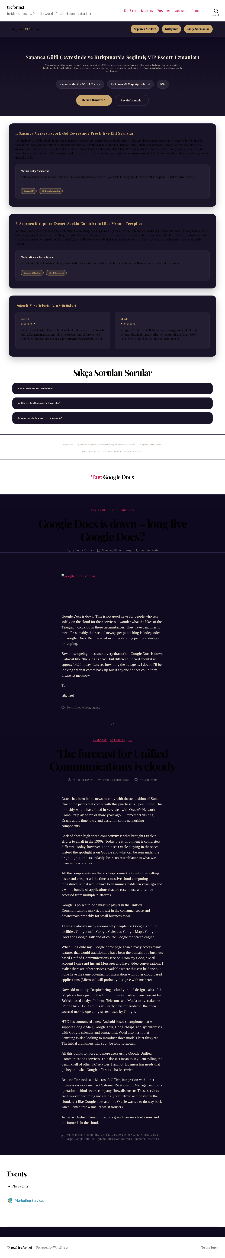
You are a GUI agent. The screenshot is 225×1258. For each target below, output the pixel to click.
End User (130, 11)
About (196, 11)
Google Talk (81, 1139)
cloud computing (88, 1135)
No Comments (148, 780)
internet (117, 739)
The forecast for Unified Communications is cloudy (112, 759)
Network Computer (133, 1139)
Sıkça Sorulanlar (198, 29)
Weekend (181, 11)
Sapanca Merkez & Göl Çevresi (80, 84)
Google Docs (82, 707)
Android (71, 1135)
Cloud (113, 510)
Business (147, 11)
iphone (102, 1139)
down (69, 707)
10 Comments (149, 550)
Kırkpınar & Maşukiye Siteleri (130, 84)
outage (96, 707)
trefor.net (15, 7)
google (128, 510)
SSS (162, 84)
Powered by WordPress (52, 1247)
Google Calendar (121, 1135)
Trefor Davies (83, 550)
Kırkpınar (171, 29)
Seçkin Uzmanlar (132, 100)
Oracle (151, 1139)
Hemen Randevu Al (94, 100)
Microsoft (114, 1139)
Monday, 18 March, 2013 (116, 550)
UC (130, 739)
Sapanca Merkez (145, 29)
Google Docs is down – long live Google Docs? (112, 530)
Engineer (163, 11)
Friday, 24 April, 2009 (116, 780)
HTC (93, 1139)
